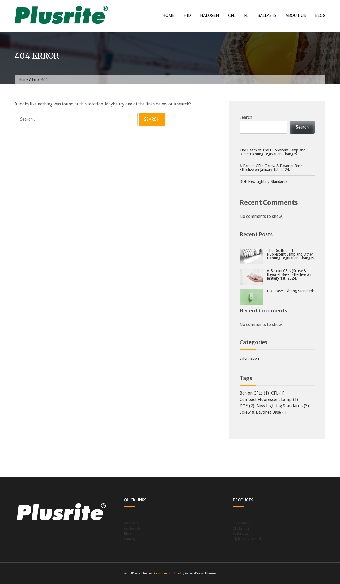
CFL (231, 15)
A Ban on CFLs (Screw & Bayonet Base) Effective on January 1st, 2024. (272, 168)
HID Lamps (241, 523)
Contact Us (132, 528)
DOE (247, 405)
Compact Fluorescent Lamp (269, 399)
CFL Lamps (241, 528)
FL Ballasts (241, 533)
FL (246, 15)
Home (168, 15)
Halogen (209, 15)
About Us (296, 15)
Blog (320, 15)
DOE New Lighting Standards (263, 181)
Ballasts (267, 15)
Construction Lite (167, 573)
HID (187, 15)
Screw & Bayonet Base (263, 412)
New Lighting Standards (283, 405)
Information (249, 358)
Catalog (130, 539)
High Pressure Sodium (249, 539)
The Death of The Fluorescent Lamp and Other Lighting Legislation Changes (272, 152)
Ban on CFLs (254, 393)
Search (246, 117)
